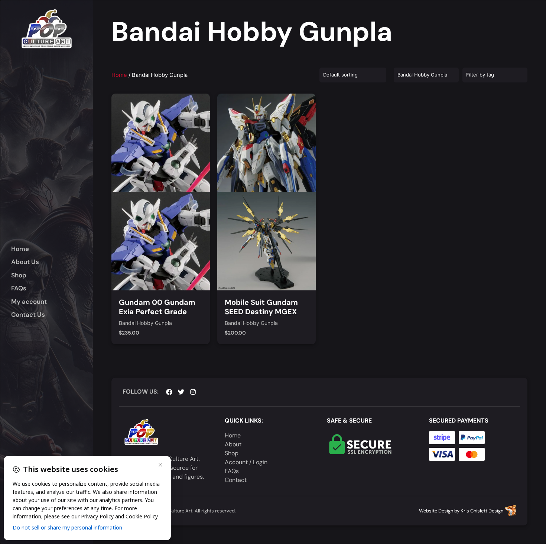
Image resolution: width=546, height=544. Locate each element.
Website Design (436, 511)
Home (119, 75)
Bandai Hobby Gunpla (145, 323)
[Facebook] (169, 392)
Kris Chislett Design (482, 511)
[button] (52, 275)
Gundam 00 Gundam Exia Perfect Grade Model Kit (157, 311)
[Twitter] (181, 392)
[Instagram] (193, 392)
